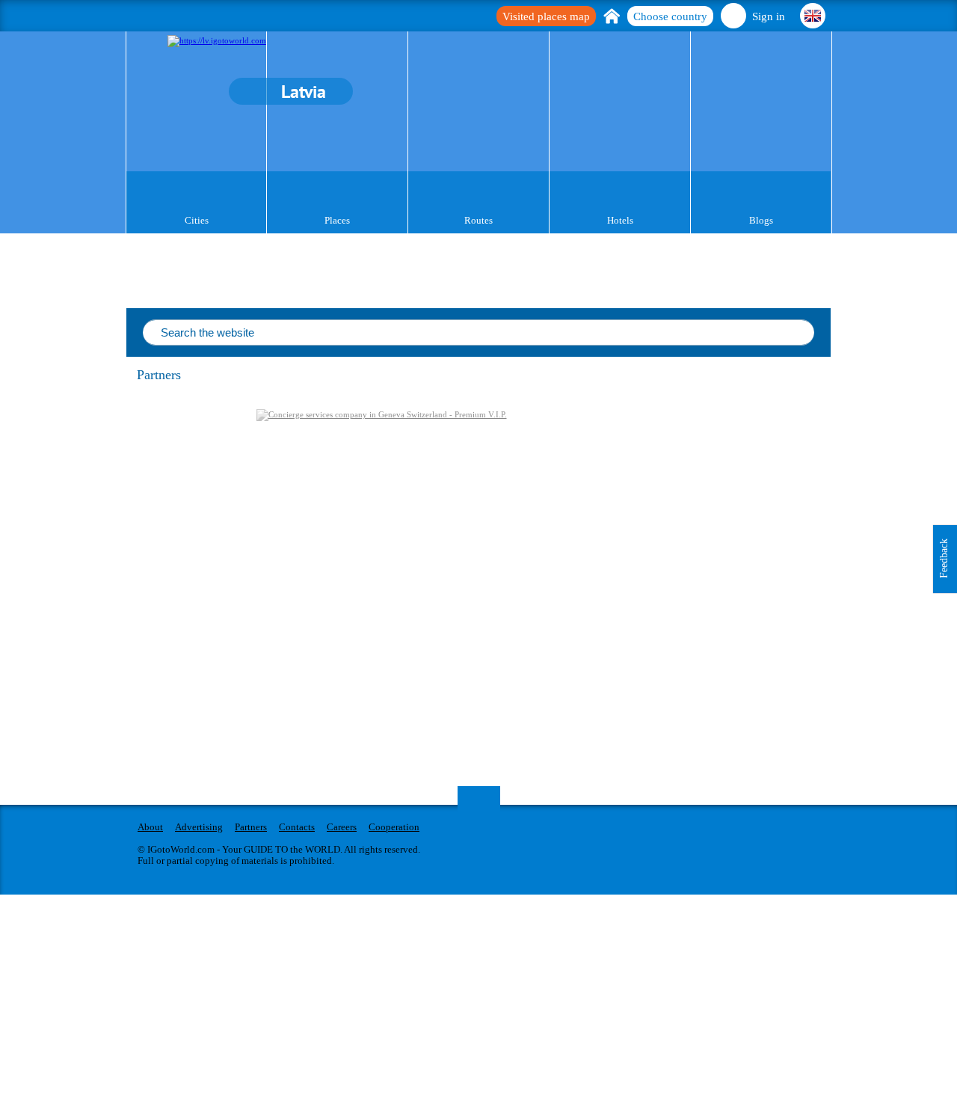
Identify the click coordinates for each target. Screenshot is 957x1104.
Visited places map (546, 16)
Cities (197, 220)
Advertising (199, 826)
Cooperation (394, 826)
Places (337, 220)
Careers (342, 826)
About (150, 826)
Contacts (297, 826)
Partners (251, 826)
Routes (478, 220)
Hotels (620, 220)
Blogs (761, 220)
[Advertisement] (741, 509)
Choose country (670, 16)
